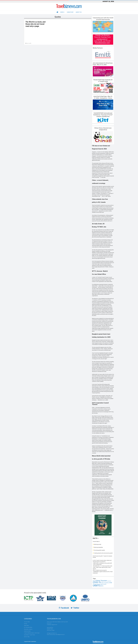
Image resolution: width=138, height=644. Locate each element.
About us (79, 12)
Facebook (64, 608)
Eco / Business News (28, 627)
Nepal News (26, 625)
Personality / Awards (28, 629)
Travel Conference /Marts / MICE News (32, 632)
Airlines (25, 623)
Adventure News (27, 631)
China (94, 581)
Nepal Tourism (103, 584)
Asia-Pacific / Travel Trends (29, 634)
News (62, 12)
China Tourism (101, 581)
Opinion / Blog (26, 636)
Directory (70, 12)
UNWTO (96, 585)
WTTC (101, 586)
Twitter (76, 608)
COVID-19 (97, 582)
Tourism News (27, 621)
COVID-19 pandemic (105, 582)
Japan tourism (97, 584)
